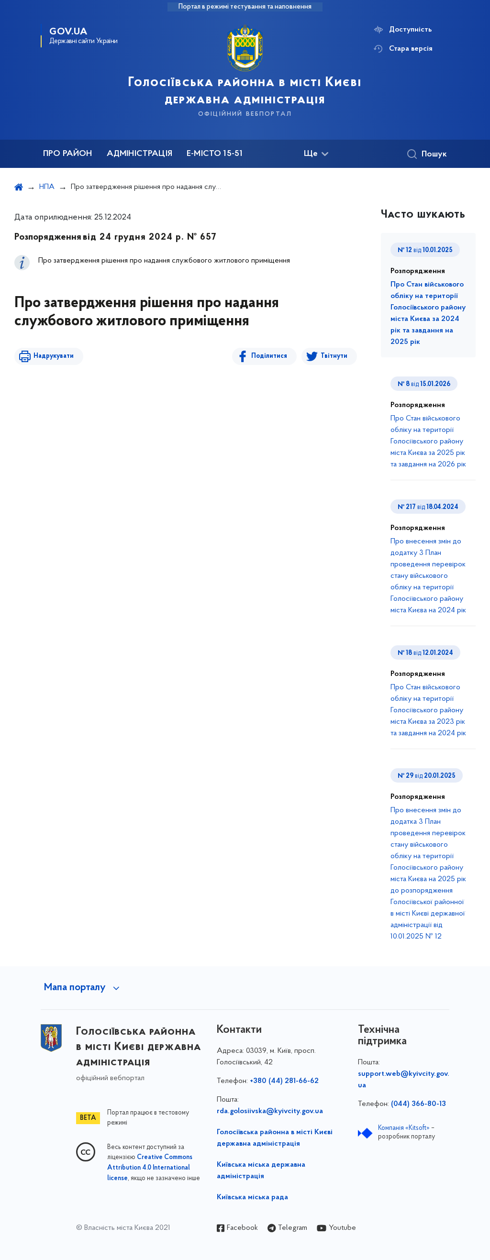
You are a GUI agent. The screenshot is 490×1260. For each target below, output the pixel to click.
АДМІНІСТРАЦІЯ (139, 154)
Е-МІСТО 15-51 (215, 154)
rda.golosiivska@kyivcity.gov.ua (270, 1111)
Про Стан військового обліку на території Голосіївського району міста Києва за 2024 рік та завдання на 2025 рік (428, 313)
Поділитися (269, 356)
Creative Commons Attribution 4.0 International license (149, 1168)
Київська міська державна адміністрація (261, 1170)
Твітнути (334, 356)
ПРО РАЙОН (67, 154)
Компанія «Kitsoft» (404, 1128)
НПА (47, 187)
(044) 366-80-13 (418, 1104)
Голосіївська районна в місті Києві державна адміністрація (275, 1138)
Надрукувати (53, 356)
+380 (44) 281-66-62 (284, 1081)
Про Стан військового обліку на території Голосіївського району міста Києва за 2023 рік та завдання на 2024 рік (428, 710)
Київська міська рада (252, 1197)
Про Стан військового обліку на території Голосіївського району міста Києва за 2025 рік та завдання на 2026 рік (428, 441)
